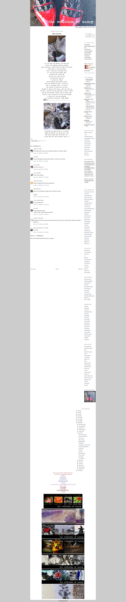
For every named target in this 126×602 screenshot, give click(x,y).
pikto (85, 350)
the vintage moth (87, 259)
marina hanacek (87, 143)
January (80, 468)
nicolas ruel (86, 292)
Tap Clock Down (89, 121)
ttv (84, 256)
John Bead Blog (89, 79)
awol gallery (86, 357)
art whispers (86, 229)
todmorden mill (87, 366)
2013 (79, 416)
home (77, 27)
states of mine (87, 217)
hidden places (87, 212)
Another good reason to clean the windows (90, 107)
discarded (81, 451)
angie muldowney (88, 197)
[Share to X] (34, 141)
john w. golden (87, 299)
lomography (86, 261)
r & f (85, 134)
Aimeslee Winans (37, 218)
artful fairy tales (87, 204)
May (80, 462)
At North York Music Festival (90, 89)
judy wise (86, 153)
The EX (86, 381)
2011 (79, 419)
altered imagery (87, 230)
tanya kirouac (87, 147)
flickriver (86, 257)
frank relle (86, 284)
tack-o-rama (86, 270)
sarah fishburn (87, 330)
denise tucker (87, 219)
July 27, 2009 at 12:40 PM (40, 214)
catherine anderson (88, 312)
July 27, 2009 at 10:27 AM (41, 204)
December (81, 424)
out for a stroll (81, 455)
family (42, 140)
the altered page (87, 210)
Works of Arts (89, 116)
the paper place (87, 363)
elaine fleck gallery (88, 352)
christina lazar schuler (88, 232)
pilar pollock (87, 323)
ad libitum (86, 214)
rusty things (81, 457)
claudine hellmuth (88, 234)
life (45, 140)
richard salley (87, 227)
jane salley (86, 313)
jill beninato (86, 315)
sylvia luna (86, 310)
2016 (79, 410)
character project (87, 279)
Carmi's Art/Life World (89, 99)
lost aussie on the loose (89, 192)
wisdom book (87, 263)
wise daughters (87, 355)
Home (57, 269)
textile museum (87, 364)
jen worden (86, 317)
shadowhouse (87, 250)
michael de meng (87, 334)
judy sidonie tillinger (88, 286)
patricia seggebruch (88, 151)
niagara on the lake (88, 377)
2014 (87, 112)
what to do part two (83, 434)
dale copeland (87, 336)
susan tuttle (86, 193)
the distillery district (88, 348)
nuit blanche (86, 383)
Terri (34, 208)
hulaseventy (86, 243)
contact (85, 370)
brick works (86, 368)
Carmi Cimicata (36, 181)
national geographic (88, 281)
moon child (81, 448)
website (81, 27)
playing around (82, 441)
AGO (85, 361)
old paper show (87, 379)
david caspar (87, 319)
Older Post (80, 269)
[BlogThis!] (33, 141)
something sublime (88, 203)
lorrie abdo (86, 201)
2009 (79, 422)
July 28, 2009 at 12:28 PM (40, 232)
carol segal (86, 238)
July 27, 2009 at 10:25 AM (41, 196)
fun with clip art (82, 453)
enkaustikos (86, 155)
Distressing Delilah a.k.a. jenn (39, 228)
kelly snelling (87, 321)
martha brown (36, 148)
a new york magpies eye (89, 208)
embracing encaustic (88, 136)
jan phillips (86, 308)
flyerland (86, 385)
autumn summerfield (88, 199)
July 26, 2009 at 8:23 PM (40, 169)
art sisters (80, 450)
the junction (81, 443)
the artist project (87, 346)
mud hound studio (88, 195)
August (80, 431)
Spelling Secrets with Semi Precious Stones (90, 102)
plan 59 (85, 269)
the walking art (87, 288)
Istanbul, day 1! (89, 117)
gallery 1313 (87, 359)
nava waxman (87, 145)
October (80, 427)
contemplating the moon (89, 138)
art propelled (87, 223)
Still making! (88, 84)
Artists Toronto (87, 372)
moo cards (86, 267)
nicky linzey (86, 240)
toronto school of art (88, 376)
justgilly (87, 120)
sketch (85, 353)
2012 (79, 417)
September (81, 429)
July (80, 433)
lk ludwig (86, 225)
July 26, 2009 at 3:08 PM (40, 153)
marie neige (86, 290)
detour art (86, 306)
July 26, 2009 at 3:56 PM (40, 161)
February (81, 467)
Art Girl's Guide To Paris (90, 125)
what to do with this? (83, 436)
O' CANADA (81, 458)
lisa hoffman (87, 328)
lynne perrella (87, 332)
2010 (79, 421)
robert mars (86, 339)
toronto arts (86, 374)
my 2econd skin (87, 252)
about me (86, 27)
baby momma (56, 33)
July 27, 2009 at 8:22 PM (40, 224)
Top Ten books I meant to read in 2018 (90, 95)
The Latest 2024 (89, 80)
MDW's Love (88, 88)
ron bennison (87, 140)
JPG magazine (87, 272)
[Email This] (31, 141)
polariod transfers (87, 294)
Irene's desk (88, 93)
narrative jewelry (87, 216)
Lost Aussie (35, 173)
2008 (79, 470)
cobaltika (86, 337)
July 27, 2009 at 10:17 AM (41, 185)
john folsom (86, 297)
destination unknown (90, 83)
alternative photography (89, 296)
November (81, 426)
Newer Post (33, 269)
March (80, 465)
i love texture (81, 438)
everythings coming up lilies (84, 445)
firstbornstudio (87, 221)
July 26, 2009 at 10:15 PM (40, 177)
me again (35, 165)
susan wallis (86, 149)
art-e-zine (86, 265)
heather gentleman (88, 132)
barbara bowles (87, 283)
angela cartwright (87, 236)
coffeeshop (86, 254)
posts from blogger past (83, 446)
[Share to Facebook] (35, 141)
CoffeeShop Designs (63, 601)
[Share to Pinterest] (36, 141)
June (80, 460)
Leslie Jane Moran (37, 200)
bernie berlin (87, 326)
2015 (79, 412)
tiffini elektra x (87, 324)
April (80, 463)
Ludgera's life (89, 111)
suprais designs (87, 142)
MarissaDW (35, 189)
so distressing (87, 206)
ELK (34, 156)
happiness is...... (87, 241)
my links (92, 27)
